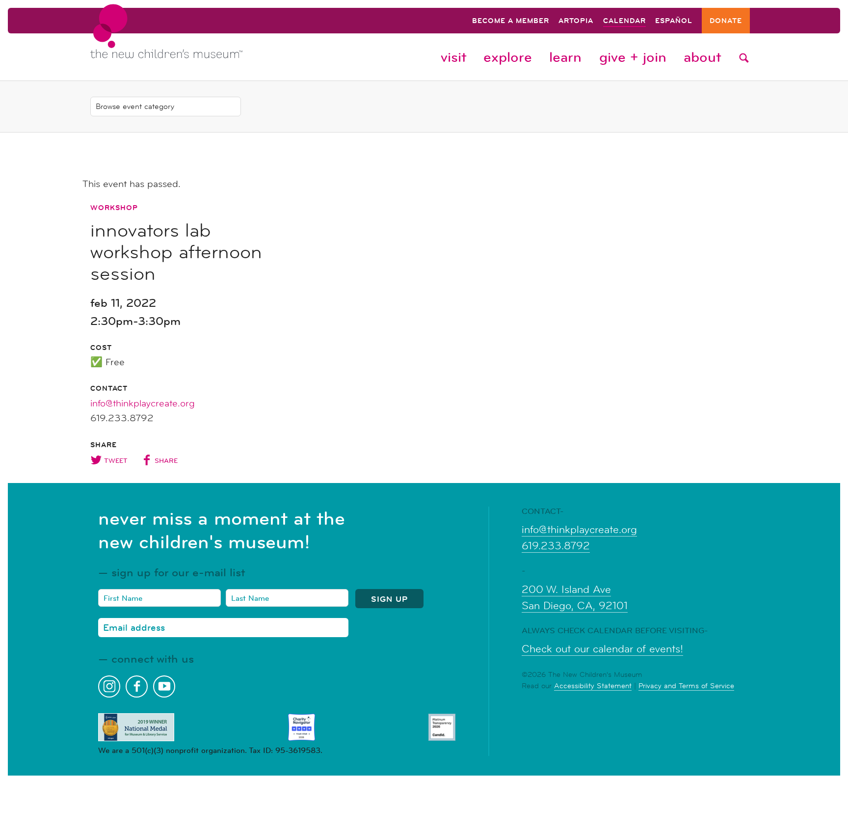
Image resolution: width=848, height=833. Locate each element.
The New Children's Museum (188, 40)
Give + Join (632, 57)
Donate (726, 21)
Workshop (114, 208)
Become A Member (510, 21)
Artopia (575, 21)
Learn (565, 57)
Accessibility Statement (593, 685)
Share (166, 460)
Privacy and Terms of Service (686, 685)
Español (673, 21)
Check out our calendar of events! (602, 649)
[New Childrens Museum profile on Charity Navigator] (301, 727)
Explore (507, 57)
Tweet (116, 460)
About (702, 57)
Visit (453, 57)
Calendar (624, 21)
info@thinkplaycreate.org (142, 403)
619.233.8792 (556, 545)
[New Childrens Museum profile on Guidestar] (441, 727)
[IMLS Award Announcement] (136, 727)
